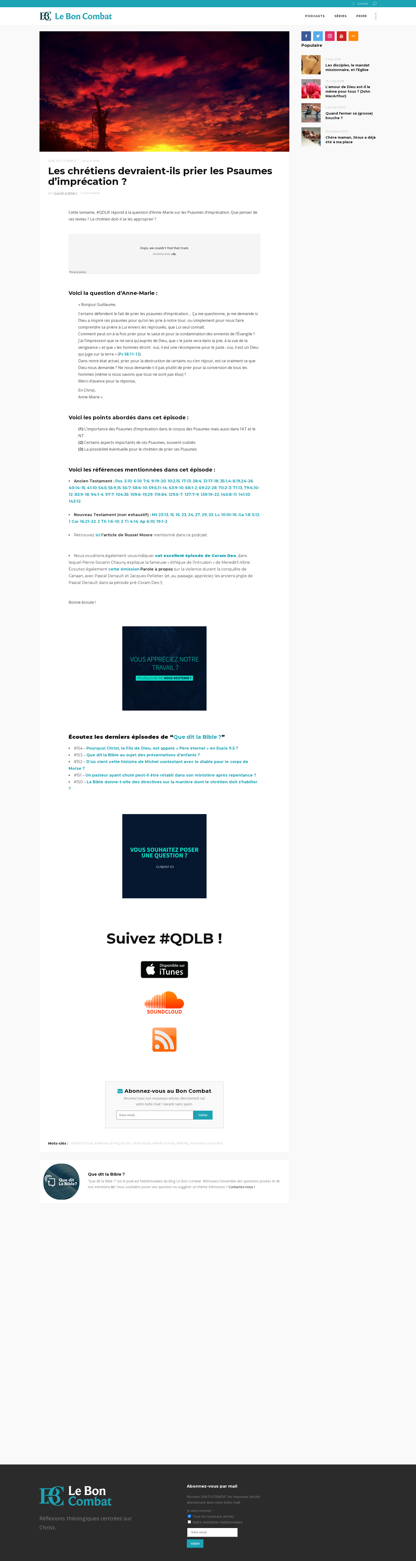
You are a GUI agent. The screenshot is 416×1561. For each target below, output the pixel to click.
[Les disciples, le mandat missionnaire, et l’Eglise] (311, 64)
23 (184, 514)
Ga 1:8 (244, 514)
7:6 (146, 481)
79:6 (248, 488)
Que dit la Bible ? (63, 160)
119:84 (160, 494)
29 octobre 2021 (336, 131)
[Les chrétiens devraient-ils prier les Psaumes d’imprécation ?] (61, 1182)
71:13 (237, 488)
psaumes (198, 1143)
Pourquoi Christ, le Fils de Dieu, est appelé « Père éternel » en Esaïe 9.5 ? (162, 748)
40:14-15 (77, 488)
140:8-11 (229, 494)
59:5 (153, 488)
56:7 (127, 488)
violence (215, 1143)
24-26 (247, 481)
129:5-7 (176, 494)
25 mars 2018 (334, 81)
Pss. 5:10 (123, 481)
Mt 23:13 (160, 514)
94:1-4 (97, 494)
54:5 (102, 488)
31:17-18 (210, 481)
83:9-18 (81, 494)
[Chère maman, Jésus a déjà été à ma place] (311, 136)
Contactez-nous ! (241, 1187)
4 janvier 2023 (335, 107)
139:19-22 (210, 494)
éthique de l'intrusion (130, 1143)
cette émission (123, 569)
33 (210, 514)
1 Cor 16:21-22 (82, 521)
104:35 (122, 494)
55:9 (112, 488)
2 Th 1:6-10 (108, 521)
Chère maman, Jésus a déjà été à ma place (350, 139)
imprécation (163, 1143)
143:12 (75, 501)
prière (182, 1143)
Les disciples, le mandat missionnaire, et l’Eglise (347, 67)
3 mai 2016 (333, 59)
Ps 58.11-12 (129, 354)
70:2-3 (224, 488)
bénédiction (82, 1143)
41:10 (92, 488)
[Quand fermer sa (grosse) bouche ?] (311, 112)
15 (178, 481)
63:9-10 (176, 488)
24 (190, 514)
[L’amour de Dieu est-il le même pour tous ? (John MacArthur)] (311, 88)
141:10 (244, 494)
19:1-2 (161, 521)
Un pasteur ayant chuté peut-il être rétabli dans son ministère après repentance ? (170, 775)
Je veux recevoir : (200, 1510)
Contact (362, 3)
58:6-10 (140, 488)
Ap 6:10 (147, 521)
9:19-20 (158, 481)
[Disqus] (164, 1264)
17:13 (186, 481)
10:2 (171, 481)
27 (197, 514)
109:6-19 (138, 494)
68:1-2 (191, 488)
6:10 (138, 481)
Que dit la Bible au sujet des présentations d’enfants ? (143, 755)
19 (238, 481)
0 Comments (90, 193)
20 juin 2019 (90, 160)
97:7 (109, 494)
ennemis (102, 1143)
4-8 (231, 481)
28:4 (197, 481)
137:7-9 (191, 494)
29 (150, 494)
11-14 (162, 488)
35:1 (223, 481)
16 (178, 514)
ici (98, 535)
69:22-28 (208, 488)
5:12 (255, 514)
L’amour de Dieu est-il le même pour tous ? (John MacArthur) (347, 91)
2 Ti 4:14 (129, 521)
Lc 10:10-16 (226, 514)
